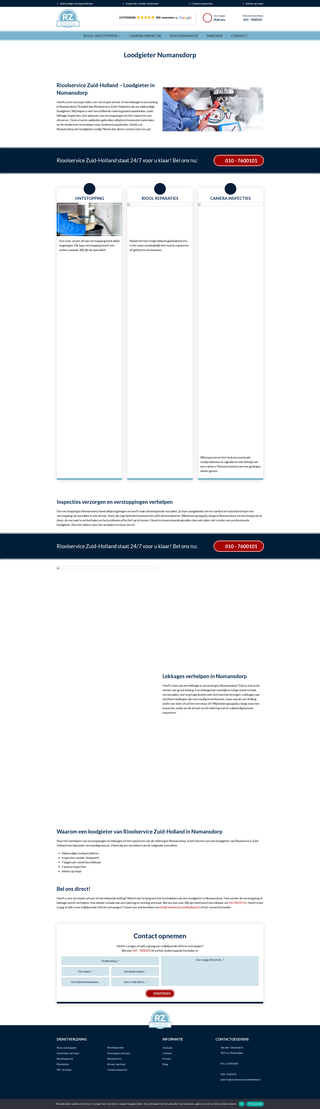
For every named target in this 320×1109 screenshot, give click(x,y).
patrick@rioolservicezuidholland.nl (240, 1079)
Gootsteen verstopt (68, 1053)
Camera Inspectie (117, 1069)
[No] (316, 1104)
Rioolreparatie (115, 1047)
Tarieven (167, 1047)
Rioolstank (63, 1064)
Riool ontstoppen (66, 1047)
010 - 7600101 (241, 161)
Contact (167, 1053)
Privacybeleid (255, 1103)
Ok (241, 1103)
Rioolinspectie (65, 1058)
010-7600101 (228, 1074)
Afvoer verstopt (116, 1064)
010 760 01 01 (237, 902)
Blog (165, 1064)
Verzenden (162, 993)
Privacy (166, 1058)
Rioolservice (114, 1058)
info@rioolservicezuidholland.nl (179, 907)
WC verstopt (64, 1069)
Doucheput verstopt (118, 1053)
